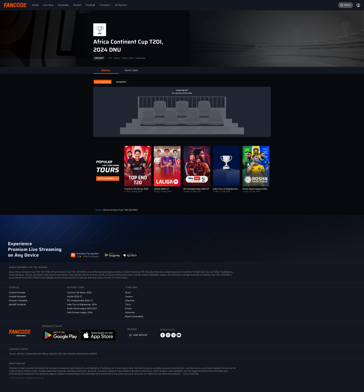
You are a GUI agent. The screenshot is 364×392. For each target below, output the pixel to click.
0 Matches (141, 58)
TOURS (107, 170)
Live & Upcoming (102, 81)
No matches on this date (182, 93)
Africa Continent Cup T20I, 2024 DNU (128, 46)
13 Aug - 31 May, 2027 (192, 191)
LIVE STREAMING (110, 165)
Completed (121, 81)
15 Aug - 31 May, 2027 (163, 191)
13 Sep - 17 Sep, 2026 (221, 191)
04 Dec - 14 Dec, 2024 (124, 58)
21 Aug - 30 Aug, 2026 (133, 191)
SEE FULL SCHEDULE (106, 179)
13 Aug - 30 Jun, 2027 (251, 191)
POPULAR (104, 162)
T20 (110, 58)
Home (98, 210)
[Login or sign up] (358, 5)
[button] (106, 70)
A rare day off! (182, 90)
